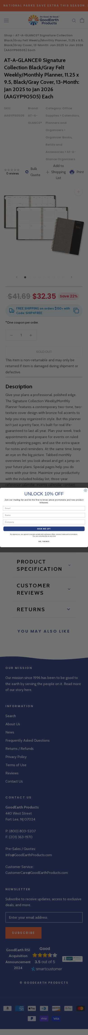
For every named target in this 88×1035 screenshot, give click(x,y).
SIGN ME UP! (44, 529)
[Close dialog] (85, 490)
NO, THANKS (44, 541)
